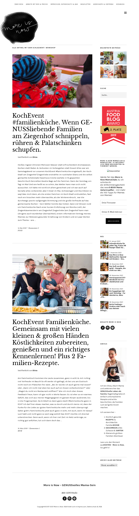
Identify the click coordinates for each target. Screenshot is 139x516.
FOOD (20, 231)
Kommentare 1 (34, 428)
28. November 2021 (116, 302)
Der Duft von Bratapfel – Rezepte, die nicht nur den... (117, 268)
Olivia (34, 157)
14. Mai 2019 (22, 228)
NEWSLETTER (85, 4)
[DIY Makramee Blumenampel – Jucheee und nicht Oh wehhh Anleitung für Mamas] (120, 58)
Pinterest (112, 329)
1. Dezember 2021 (115, 253)
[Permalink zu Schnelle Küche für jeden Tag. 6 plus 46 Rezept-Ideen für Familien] (104, 244)
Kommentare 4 (34, 228)
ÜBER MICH (19, 4)
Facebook (103, 329)
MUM (20, 431)
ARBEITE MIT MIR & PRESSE (37, 4)
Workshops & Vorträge (103, 4)
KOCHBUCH (120, 4)
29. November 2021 (116, 275)
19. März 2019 (22, 428)
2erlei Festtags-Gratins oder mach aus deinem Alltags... (112, 307)
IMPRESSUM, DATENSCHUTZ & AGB (64, 4)
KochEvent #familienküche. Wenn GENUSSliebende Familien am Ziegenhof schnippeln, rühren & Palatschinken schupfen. (52, 132)
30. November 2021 (116, 264)
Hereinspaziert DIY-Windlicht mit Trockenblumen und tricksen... (113, 281)
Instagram (108, 329)
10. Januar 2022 (114, 241)
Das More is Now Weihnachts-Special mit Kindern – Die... (117, 257)
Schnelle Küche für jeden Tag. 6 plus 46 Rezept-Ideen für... (117, 245)
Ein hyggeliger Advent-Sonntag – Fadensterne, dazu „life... (113, 294)
